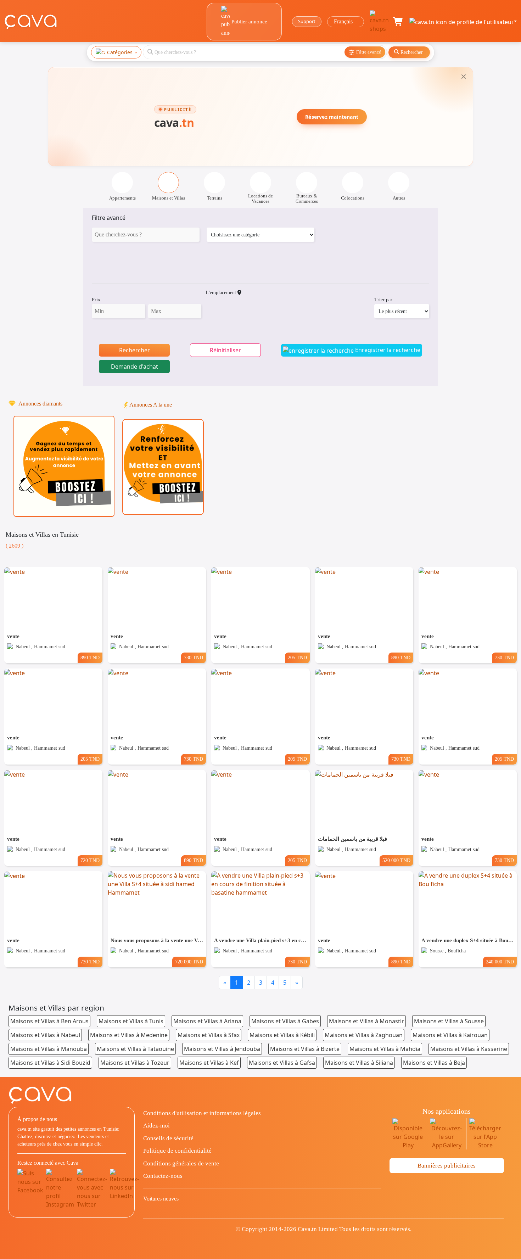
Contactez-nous (163, 1176)
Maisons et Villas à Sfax (209, 1035)
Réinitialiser (225, 350)
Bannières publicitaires (447, 1165)
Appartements (122, 198)
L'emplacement (221, 292)
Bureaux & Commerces (307, 198)
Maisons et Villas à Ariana (207, 1021)
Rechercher (134, 350)
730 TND (193, 657)
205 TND (297, 657)
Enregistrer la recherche (387, 350)
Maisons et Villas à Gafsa (282, 1063)
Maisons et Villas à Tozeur (134, 1063)
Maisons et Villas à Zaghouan (364, 1035)
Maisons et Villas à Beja (434, 1063)
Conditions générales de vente (181, 1163)
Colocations (352, 198)
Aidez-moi (156, 1125)
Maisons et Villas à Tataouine (135, 1049)
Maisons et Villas (168, 198)
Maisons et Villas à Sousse (449, 1021)
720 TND (90, 860)
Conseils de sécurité (168, 1138)
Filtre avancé (108, 218)
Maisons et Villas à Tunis (131, 1021)
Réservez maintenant (331, 116)
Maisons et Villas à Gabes (285, 1021)
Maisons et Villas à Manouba (48, 1049)
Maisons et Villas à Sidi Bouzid (50, 1063)
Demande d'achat (134, 366)
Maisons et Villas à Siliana (359, 1063)
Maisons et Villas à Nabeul (45, 1035)
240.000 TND (500, 961)
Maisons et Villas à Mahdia (384, 1049)
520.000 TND (396, 860)
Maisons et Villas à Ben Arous (49, 1021)
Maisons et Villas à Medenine (129, 1035)
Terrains (214, 198)
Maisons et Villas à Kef (209, 1063)
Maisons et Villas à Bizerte (305, 1049)
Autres (399, 198)
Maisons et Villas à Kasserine (468, 1049)
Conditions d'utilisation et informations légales (202, 1113)
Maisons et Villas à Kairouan (450, 1035)
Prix (96, 299)
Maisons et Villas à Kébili (282, 1035)
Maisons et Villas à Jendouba (222, 1049)
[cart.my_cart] (398, 22)
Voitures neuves (161, 1199)
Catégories (120, 52)
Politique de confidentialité (177, 1150)
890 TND (90, 657)
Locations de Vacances (260, 198)
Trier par (383, 299)
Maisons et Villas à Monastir (366, 1021)
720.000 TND (189, 961)
